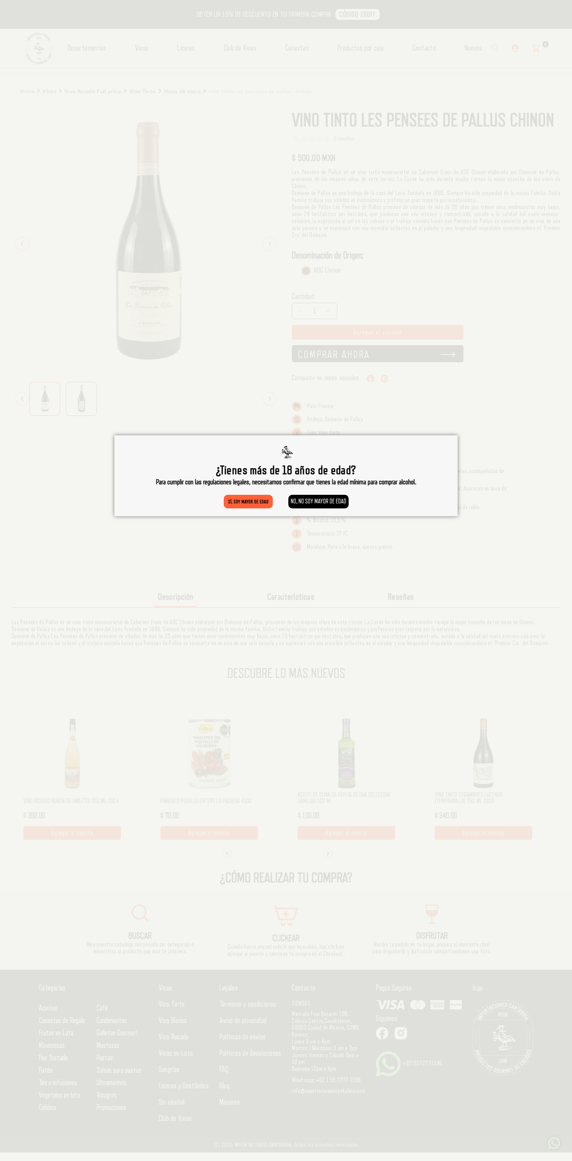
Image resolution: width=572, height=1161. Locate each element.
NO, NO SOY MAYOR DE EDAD (318, 501)
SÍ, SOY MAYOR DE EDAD (248, 501)
